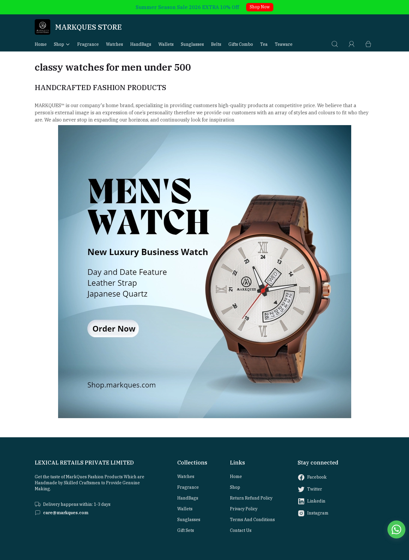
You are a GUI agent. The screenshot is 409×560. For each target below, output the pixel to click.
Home (41, 44)
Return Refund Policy (251, 498)
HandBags (140, 44)
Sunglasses (192, 44)
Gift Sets (185, 530)
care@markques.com (65, 512)
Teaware (284, 44)
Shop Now (260, 7)
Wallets (166, 44)
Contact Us (241, 530)
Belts (216, 44)
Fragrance (88, 44)
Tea (264, 44)
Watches (114, 44)
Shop (59, 44)
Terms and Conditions (252, 519)
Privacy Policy (243, 509)
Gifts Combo (240, 44)
